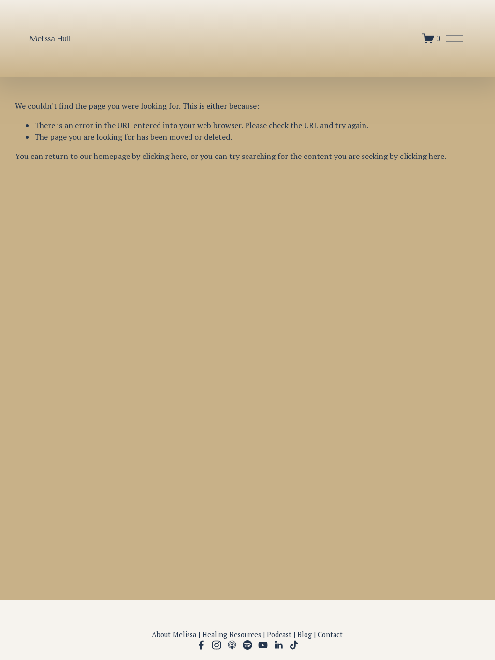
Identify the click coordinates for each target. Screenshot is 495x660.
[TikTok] (294, 645)
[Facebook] (201, 645)
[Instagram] (216, 645)
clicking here (164, 156)
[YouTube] (263, 645)
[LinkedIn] (278, 645)
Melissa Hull (49, 38)
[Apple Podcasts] (232, 645)
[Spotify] (247, 645)
